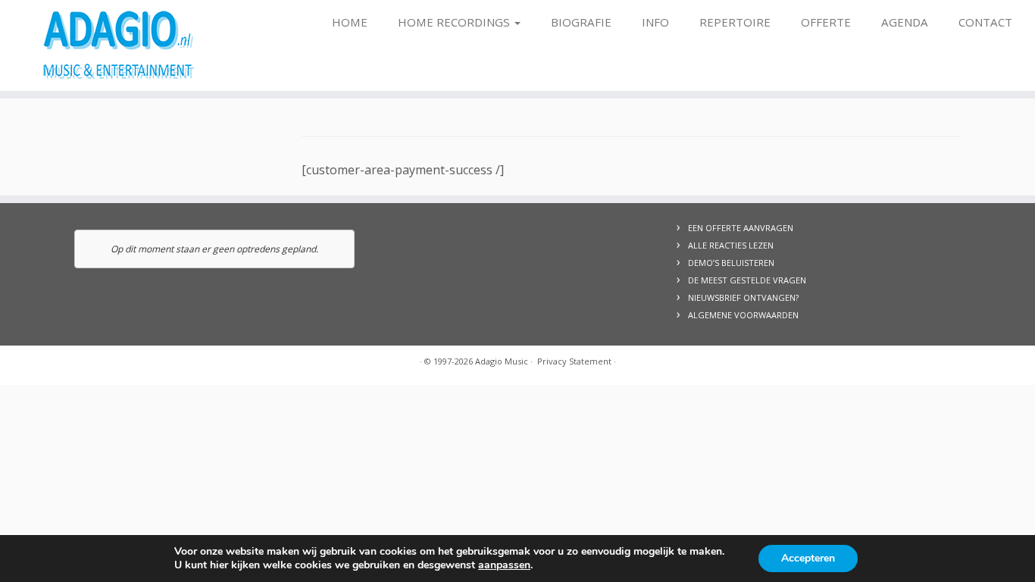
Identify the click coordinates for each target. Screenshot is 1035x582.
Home (349, 22)
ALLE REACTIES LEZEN (731, 245)
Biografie (581, 22)
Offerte (826, 22)
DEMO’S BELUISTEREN (731, 262)
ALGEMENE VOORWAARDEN (743, 315)
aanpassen (504, 565)
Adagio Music (501, 361)
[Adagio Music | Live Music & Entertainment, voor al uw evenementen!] (119, 45)
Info (655, 22)
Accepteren (808, 558)
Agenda (904, 22)
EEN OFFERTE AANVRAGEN (740, 227)
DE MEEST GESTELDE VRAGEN (747, 280)
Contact (985, 22)
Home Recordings (455, 22)
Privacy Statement (574, 361)
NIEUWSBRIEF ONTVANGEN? (743, 297)
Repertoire (735, 22)
